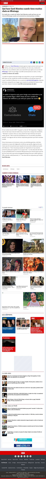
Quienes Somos (11, 467)
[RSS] (27, 456)
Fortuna (21, 459)
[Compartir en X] (34, 62)
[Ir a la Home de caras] (6, 3)
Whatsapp (12, 169)
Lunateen (37, 459)
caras (37, 318)
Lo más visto (6, 373)
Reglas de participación (39, 467)
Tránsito (23, 469)
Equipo (31, 467)
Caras (9, 462)
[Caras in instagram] (15, 456)
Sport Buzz (37, 462)
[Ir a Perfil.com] (42, 1)
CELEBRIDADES (5, 6)
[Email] (42, 62)
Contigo (14, 462)
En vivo (42, 3)
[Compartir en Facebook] (31, 62)
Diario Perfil (4, 459)
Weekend (26, 459)
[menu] (2, 3)
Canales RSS (4, 467)
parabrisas (8, 338)
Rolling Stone (31, 462)
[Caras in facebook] (18, 456)
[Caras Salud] (23, 441)
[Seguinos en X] (21, 456)
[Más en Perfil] (9, 315)
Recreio (43, 462)
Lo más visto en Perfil (9, 406)
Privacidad (26, 467)
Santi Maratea (5, 169)
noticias (8, 318)
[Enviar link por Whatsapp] (37, 62)
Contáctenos (19, 467)
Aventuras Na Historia (22, 462)
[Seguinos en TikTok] (24, 456)
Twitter (18, 169)
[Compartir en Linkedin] (39, 62)
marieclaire (23, 318)
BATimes (43, 459)
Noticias (9, 459)
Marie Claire (15, 459)
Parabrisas (31, 459)
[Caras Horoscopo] (23, 446)
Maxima (23, 464)
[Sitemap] (30, 456)
